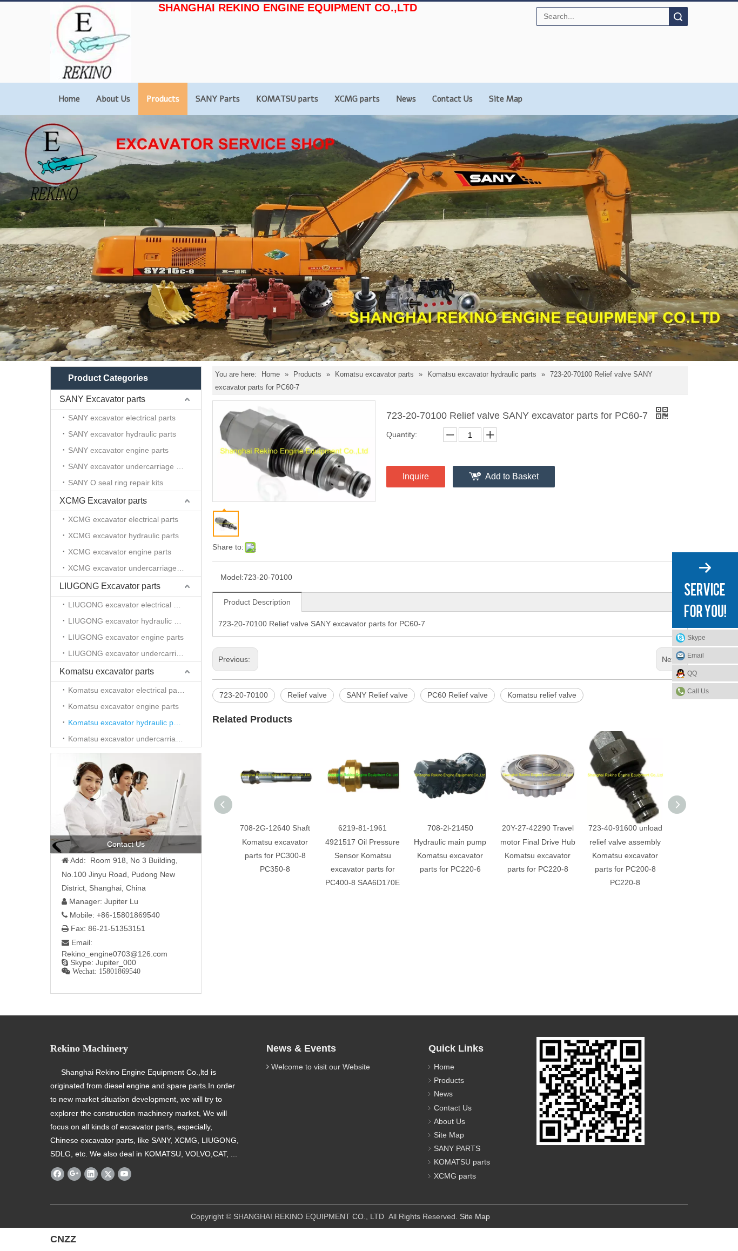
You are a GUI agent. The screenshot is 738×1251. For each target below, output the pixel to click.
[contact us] (126, 803)
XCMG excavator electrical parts (123, 519)
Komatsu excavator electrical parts (127, 690)
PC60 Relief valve (457, 695)
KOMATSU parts (287, 98)
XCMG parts (357, 98)
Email (695, 655)
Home (69, 98)
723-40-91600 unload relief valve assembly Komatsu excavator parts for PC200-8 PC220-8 (625, 855)
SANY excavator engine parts (118, 450)
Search (678, 16)
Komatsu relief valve (541, 695)
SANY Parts (218, 98)
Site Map (505, 98)
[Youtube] (124, 1174)
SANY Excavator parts (102, 399)
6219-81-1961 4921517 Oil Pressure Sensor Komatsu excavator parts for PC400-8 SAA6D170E (362, 855)
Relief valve (307, 695)
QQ (692, 673)
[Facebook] (57, 1174)
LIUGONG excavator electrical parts (129, 604)
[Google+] (74, 1174)
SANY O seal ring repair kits (115, 482)
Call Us (698, 691)
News (406, 98)
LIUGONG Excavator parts (109, 586)
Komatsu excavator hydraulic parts (127, 722)
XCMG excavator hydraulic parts (123, 535)
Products (162, 98)
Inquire (415, 476)
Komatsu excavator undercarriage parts (134, 738)
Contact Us (452, 98)
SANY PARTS (457, 1148)
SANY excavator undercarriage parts (130, 466)
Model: (232, 577)
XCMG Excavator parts (103, 500)
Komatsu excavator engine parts (123, 706)
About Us (113, 98)
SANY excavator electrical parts (122, 417)
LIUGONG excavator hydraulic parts (129, 621)
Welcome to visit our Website (320, 1066)
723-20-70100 (243, 695)
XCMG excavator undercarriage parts (132, 568)
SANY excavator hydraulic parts (122, 434)
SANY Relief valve (377, 695)
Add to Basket (512, 476)
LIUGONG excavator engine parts (126, 637)
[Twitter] (108, 1174)
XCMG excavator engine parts (119, 551)
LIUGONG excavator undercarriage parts (134, 653)
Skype (696, 637)
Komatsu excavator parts (106, 671)
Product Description (257, 602)
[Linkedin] (91, 1174)
